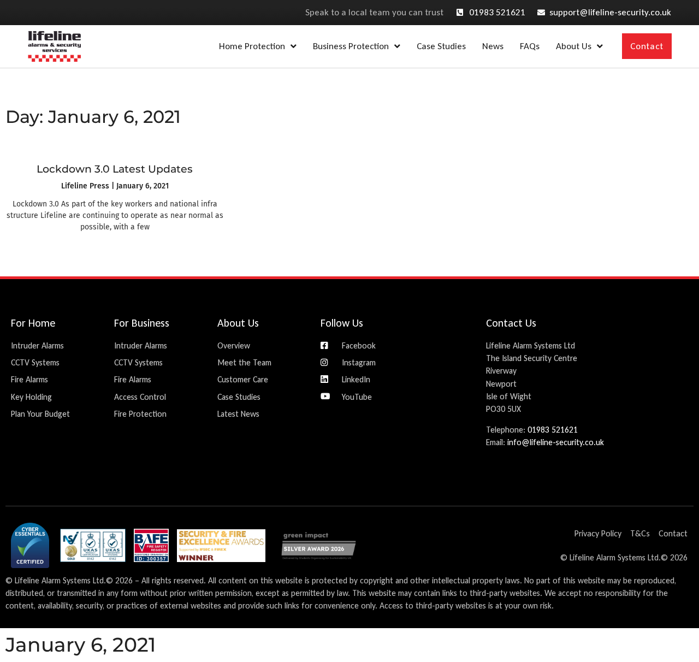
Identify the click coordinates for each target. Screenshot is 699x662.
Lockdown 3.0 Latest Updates (115, 169)
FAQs (530, 46)
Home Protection (252, 46)
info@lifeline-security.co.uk (555, 442)
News (492, 46)
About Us (573, 46)
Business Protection (351, 46)
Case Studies (441, 46)
